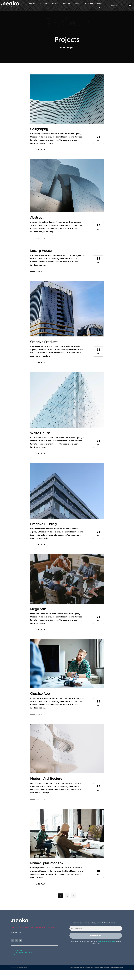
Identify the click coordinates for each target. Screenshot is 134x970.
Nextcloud (89, 3)
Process (43, 3)
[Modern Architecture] (67, 748)
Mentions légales (17, 950)
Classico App (40, 693)
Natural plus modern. (47, 863)
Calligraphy (39, 129)
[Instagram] (16, 940)
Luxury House (41, 250)
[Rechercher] (130, 5)
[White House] (67, 400)
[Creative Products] (67, 308)
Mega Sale (38, 609)
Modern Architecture (46, 778)
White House (40, 433)
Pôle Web (54, 3)
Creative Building (43, 524)
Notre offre (32, 3)
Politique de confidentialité (21, 952)
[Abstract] (67, 185)
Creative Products (44, 342)
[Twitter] (20, 940)
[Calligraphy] (67, 99)
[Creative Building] (67, 491)
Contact (100, 3)
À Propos (99, 8)
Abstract (37, 217)
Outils (77, 3)
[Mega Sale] (67, 579)
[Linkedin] (12, 940)
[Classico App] (67, 663)
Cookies (14, 955)
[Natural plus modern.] (67, 833)
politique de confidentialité (106, 941)
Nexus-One (66, 3)
